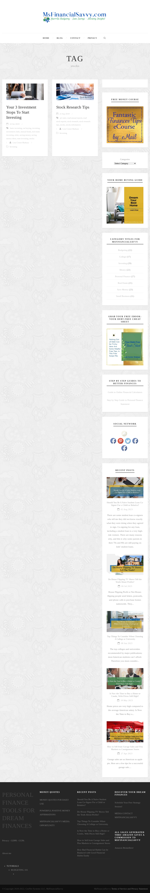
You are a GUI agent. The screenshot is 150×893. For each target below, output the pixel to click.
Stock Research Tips (72, 107)
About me (6, 853)
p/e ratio (63, 118)
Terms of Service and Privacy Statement (129, 889)
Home (46, 38)
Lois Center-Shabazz (21, 143)
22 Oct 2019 (14, 124)
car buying (27, 128)
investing (36, 128)
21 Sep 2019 (65, 114)
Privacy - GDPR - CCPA (13, 840)
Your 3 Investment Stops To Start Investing (21, 112)
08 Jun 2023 (126, 643)
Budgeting (123, 250)
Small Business (123, 296)
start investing (22, 138)
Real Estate (123, 283)
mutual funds (26, 132)
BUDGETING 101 (19, 870)
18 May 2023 (127, 700)
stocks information (73, 125)
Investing (13, 147)
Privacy (92, 38)
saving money (25, 135)
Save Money (122, 289)
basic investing (16, 128)
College (122, 257)
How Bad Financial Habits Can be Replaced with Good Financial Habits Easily (92, 853)
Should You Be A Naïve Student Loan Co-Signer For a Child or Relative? (91, 802)
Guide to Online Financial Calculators (125, 392)
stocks (31, 138)
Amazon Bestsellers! (124, 848)
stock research (72, 121)
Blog (60, 38)
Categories (125, 159)
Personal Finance (123, 276)
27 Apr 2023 (126, 753)
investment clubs (13, 132)
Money (123, 270)
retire (17, 135)
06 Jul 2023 (126, 586)
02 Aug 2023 (127, 509)
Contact (75, 38)
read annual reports (74, 118)
